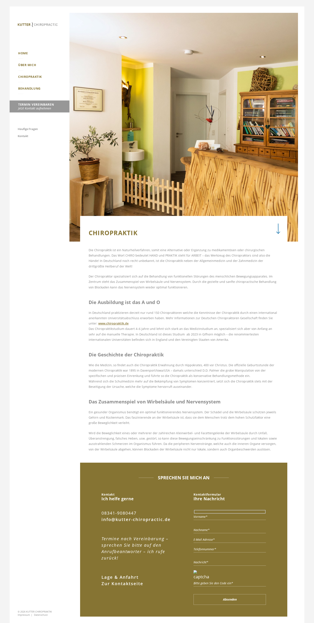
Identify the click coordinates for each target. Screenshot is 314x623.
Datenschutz (41, 614)
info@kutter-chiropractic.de (136, 519)
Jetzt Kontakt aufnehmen (36, 106)
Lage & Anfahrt (120, 577)
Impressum (24, 614)
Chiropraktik (30, 77)
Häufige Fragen (28, 129)
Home (23, 53)
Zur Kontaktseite (122, 583)
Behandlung (29, 88)
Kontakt (23, 136)
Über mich (27, 65)
